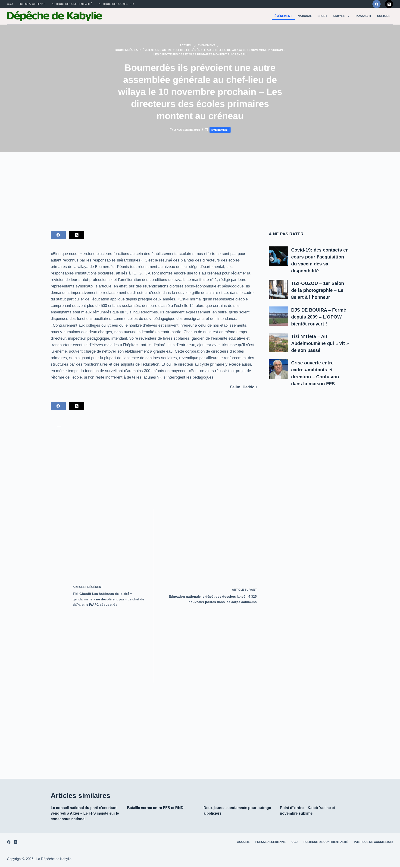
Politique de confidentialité (71, 4)
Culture (383, 16)
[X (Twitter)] (389, 4)
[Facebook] (376, 4)
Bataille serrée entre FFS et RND (155, 808)
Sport (322, 16)
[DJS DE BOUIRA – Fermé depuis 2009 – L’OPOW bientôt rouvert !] (278, 316)
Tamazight (363, 16)
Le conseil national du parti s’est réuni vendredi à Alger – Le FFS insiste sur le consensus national (85, 813)
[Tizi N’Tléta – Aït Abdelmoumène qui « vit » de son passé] (278, 342)
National (305, 16)
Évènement (283, 16)
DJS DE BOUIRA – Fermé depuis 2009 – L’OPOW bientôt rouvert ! (318, 316)
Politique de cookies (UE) (116, 4)
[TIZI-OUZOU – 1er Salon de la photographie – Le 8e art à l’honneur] (278, 289)
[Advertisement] (200, 186)
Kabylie (339, 16)
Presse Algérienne (32, 4)
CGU (10, 4)
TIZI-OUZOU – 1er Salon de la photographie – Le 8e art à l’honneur (317, 290)
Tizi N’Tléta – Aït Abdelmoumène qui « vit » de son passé (320, 343)
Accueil (243, 842)
